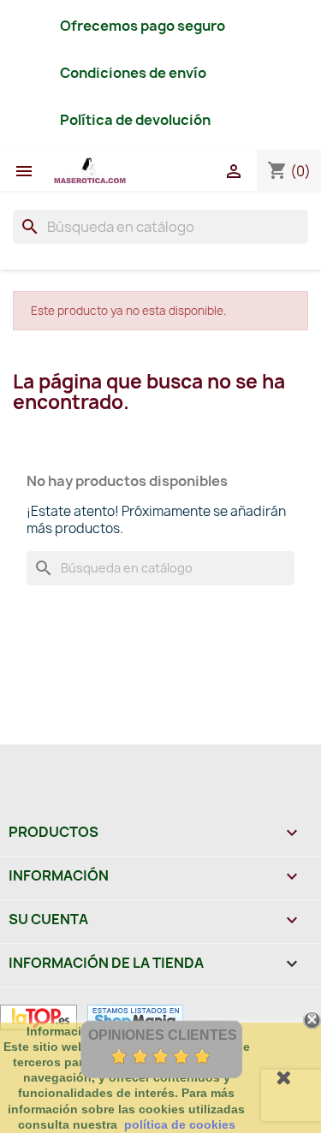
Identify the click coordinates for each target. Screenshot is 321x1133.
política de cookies (179, 1124)
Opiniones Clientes (162, 1035)
